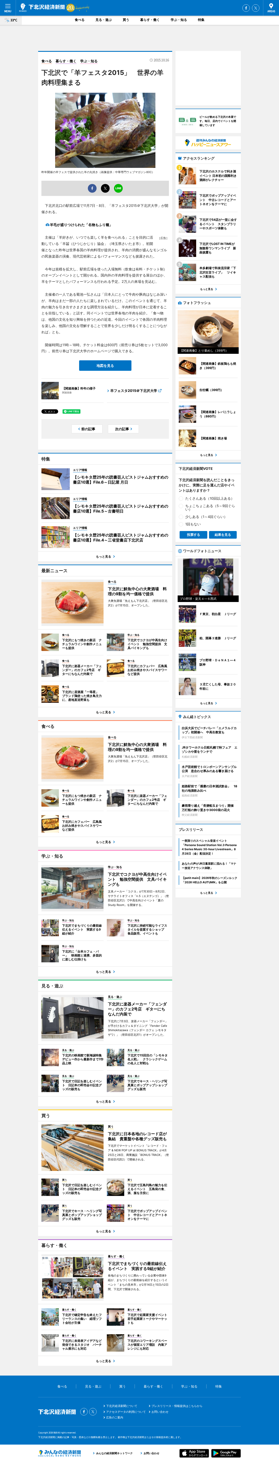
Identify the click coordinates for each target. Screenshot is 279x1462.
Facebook (246, 8)
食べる (80, 20)
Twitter (255, 8)
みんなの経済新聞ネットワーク (59, 1453)
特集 (201, 20)
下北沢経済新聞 (42, 7)
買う (126, 20)
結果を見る (223, 534)
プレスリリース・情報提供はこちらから (176, 1406)
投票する (193, 534)
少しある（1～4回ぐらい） (206, 517)
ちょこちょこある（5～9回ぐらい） (210, 507)
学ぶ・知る (179, 20)
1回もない (193, 524)
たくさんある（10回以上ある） (209, 498)
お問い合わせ (159, 1411)
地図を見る (105, 365)
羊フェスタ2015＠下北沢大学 (133, 390)
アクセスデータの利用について (126, 1411)
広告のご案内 (114, 1417)
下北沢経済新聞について (121, 1406)
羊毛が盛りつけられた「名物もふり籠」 (81, 225)
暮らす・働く (150, 20)
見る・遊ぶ (103, 20)
